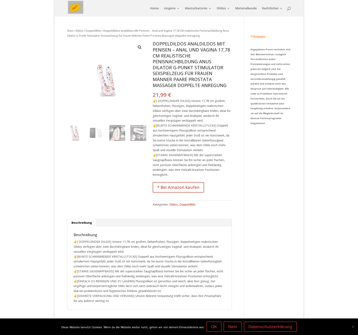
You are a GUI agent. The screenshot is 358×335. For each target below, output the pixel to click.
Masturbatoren (196, 8)
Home (154, 8)
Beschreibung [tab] (81, 223)
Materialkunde (246, 8)
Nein (232, 326)
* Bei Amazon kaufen (178, 187)
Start (70, 30)
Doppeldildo (93, 30)
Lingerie (169, 8)
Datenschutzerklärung (270, 326)
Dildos (221, 8)
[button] (139, 47)
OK (214, 326)
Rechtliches (270, 8)
